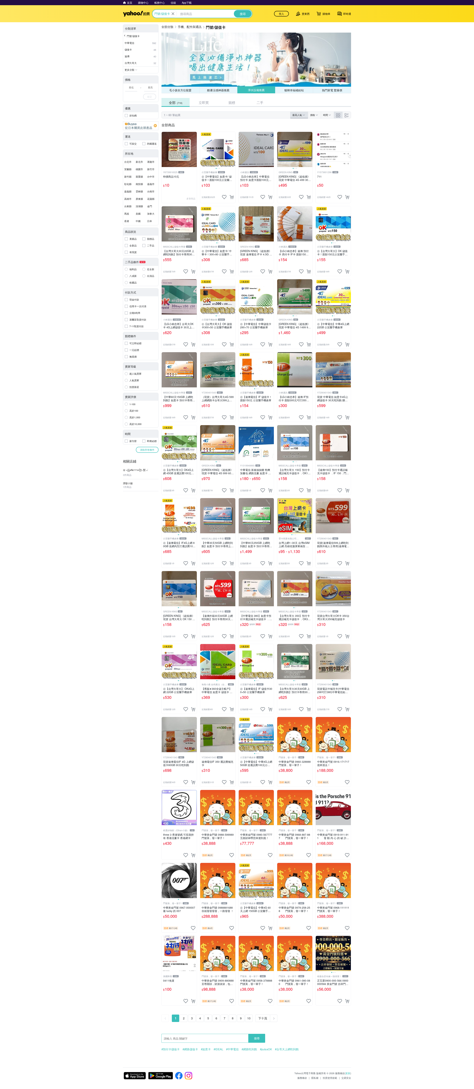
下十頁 (262, 1018)
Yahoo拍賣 (136, 13)
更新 (348, 1073)
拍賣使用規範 (330, 1078)
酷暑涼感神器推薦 (218, 90)
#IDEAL (218, 1049)
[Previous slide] (202, 149)
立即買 (204, 102)
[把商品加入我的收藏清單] (224, 197)
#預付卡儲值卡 (170, 1049)
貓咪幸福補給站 (294, 90)
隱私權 (314, 1078)
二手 (260, 102)
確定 (149, 96)
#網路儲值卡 (190, 1049)
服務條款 (302, 1078)
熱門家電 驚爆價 (332, 90)
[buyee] (140, 125)
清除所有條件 (147, 449)
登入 (281, 14)
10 (249, 1018)
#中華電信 (232, 1049)
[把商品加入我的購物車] (231, 197)
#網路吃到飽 (249, 1049)
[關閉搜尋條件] (173, 13)
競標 (231, 102)
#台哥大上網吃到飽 (287, 1049)
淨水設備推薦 (256, 90)
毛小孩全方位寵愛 (180, 90)
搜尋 (257, 1038)
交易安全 (346, 1078)
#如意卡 (206, 1049)
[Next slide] (233, 149)
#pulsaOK (266, 1049)
